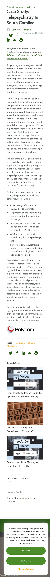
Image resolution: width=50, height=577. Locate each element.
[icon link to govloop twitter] (11, 35)
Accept (26, 550)
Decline (26, 560)
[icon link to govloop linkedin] (8, 40)
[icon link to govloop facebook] (17, 35)
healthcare (20, 342)
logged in (24, 498)
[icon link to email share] (15, 40)
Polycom (31, 342)
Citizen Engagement (16, 7)
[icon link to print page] (21, 40)
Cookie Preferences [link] (9, 575)
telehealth (12, 346)
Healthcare (30, 7)
